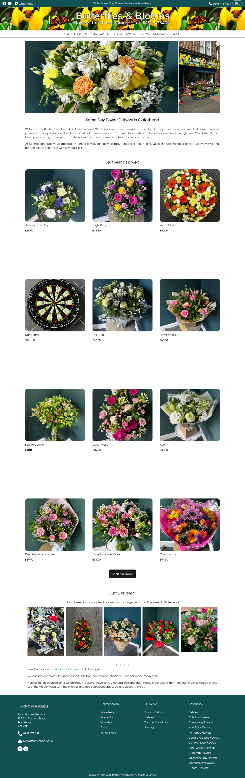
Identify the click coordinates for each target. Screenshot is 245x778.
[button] (116, 664)
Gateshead (107, 712)
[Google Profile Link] (10, 3)
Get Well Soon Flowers (202, 742)
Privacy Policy (153, 712)
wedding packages (65, 669)
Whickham (107, 722)
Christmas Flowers (199, 752)
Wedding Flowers (96, 33)
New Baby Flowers (200, 727)
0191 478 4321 (222, 3)
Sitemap (149, 727)
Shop (77, 33)
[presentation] (121, 660)
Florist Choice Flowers (201, 747)
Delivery (149, 717)
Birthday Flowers (198, 717)
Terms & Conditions (156, 722)
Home (66, 33)
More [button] (176, 33)
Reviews (144, 33)
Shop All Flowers (122, 574)
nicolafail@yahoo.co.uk (38, 741)
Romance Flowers (199, 732)
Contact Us (160, 33)
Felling (104, 727)
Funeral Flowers (124, 33)
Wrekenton (107, 717)
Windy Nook (108, 732)
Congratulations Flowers (203, 737)
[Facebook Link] (4, 3)
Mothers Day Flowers (201, 763)
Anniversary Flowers (200, 722)
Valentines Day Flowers (202, 758)
